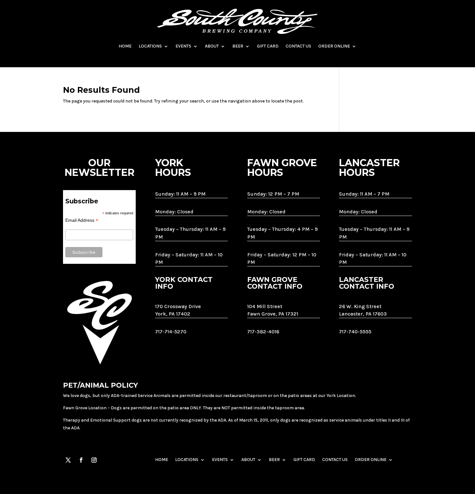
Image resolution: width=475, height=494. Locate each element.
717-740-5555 (355, 331)
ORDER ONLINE (334, 46)
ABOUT (212, 46)
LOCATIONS (150, 46)
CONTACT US (298, 46)
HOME (125, 46)
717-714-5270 (170, 331)
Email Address (81, 220)
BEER (237, 46)
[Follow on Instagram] (94, 460)
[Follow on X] (68, 460)
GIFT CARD (268, 46)
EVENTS (183, 46)
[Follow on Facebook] (81, 460)
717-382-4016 (263, 331)
